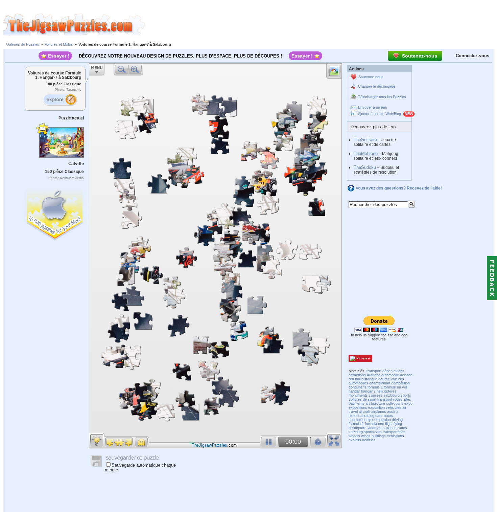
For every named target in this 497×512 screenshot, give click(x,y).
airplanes (378, 411)
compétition (400, 383)
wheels (354, 436)
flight (389, 424)
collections (394, 403)
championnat (379, 383)
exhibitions (395, 436)
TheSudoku (365, 167)
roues (398, 399)
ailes (407, 399)
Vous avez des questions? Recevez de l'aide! (399, 188)
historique (369, 379)
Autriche (373, 375)
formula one (374, 424)
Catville (76, 163)
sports (406, 395)
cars (379, 416)
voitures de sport (362, 399)
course (384, 379)
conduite (355, 387)
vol (404, 387)
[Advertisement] (321, 24)
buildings (379, 436)
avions (399, 371)
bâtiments (356, 403)
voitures (397, 379)
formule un (392, 387)
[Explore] (59, 100)
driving (397, 420)
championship (360, 420)
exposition (376, 407)
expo (408, 403)
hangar (354, 391)
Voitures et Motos (59, 44)
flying (398, 424)
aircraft (364, 411)
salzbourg (391, 395)
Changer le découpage (376, 86)
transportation (394, 432)
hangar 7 (368, 391)
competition (381, 420)
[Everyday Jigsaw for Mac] (55, 213)
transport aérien (379, 371)
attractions (357, 375)
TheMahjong (366, 153)
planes (391, 428)
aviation (406, 375)
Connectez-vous (472, 55)
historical (356, 416)
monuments (358, 395)
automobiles (358, 383)
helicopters (357, 428)
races (402, 428)
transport (384, 399)
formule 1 (375, 387)
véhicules (393, 407)
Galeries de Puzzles (22, 44)
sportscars (373, 432)
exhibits (355, 440)
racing (369, 416)
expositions (358, 407)
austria (392, 411)
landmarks (376, 428)
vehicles (369, 440)
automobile (390, 375)
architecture (375, 403)
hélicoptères (387, 391)
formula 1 (356, 424)
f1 (364, 387)
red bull (354, 379)
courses (375, 395)
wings (366, 436)
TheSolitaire (365, 139)
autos (388, 416)
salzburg (356, 432)
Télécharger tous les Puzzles (382, 97)
